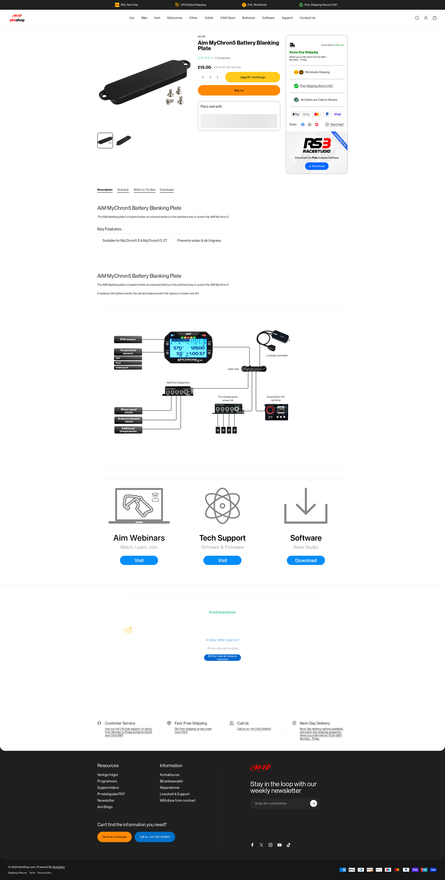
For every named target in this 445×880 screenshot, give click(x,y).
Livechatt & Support (175, 794)
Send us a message (115, 836)
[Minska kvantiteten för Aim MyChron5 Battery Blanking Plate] (202, 77)
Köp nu (239, 90)
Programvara (107, 781)
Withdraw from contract (178, 801)
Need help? (337, 124)
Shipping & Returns (17, 872)
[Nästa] (183, 91)
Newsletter (105, 801)
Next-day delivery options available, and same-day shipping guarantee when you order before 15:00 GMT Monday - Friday (321, 733)
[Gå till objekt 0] (105, 140)
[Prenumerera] (313, 803)
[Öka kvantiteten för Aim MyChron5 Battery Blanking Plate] (218, 77)
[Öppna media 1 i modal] (144, 82)
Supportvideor (108, 788)
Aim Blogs (105, 807)
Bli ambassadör (171, 781)
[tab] (105, 190)
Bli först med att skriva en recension (222, 657)
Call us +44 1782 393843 (155, 836)
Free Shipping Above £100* (321, 4)
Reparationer (170, 788)
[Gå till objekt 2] (123, 140)
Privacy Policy (44, 872)
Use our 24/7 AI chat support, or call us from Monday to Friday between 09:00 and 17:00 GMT (128, 732)
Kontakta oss (170, 775)
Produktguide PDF (111, 794)
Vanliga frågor (107, 775)
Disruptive (58, 867)
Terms (32, 872)
